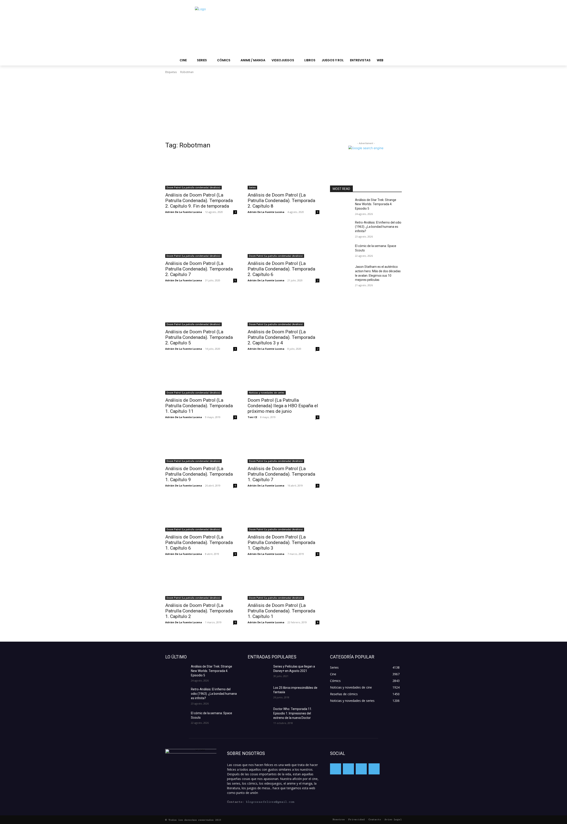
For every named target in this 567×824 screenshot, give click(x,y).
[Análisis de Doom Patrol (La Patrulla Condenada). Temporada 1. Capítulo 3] (283, 513)
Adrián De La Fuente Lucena (183, 212)
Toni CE (252, 417)
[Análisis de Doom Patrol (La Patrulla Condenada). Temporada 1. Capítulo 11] (201, 377)
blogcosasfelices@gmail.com (270, 802)
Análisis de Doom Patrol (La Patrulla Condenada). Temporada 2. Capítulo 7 (199, 269)
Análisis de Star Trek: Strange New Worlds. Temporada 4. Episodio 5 (375, 204)
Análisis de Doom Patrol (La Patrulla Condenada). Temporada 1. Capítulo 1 (281, 611)
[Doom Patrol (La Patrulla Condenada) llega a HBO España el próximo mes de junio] (283, 377)
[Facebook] (335, 768)
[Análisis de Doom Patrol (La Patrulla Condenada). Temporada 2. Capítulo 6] (283, 240)
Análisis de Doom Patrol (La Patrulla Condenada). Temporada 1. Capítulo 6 (199, 542)
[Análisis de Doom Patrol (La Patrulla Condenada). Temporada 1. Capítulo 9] (201, 445)
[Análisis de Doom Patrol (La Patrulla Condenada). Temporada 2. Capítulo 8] (283, 171)
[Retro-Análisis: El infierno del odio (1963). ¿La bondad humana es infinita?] (340, 227)
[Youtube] (374, 768)
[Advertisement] (283, 108)
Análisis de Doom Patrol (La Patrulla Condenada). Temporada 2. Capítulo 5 (199, 337)
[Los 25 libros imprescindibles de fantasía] (259, 693)
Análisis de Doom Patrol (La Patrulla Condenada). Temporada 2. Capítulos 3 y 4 (281, 337)
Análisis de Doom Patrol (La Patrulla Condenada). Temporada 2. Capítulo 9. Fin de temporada (199, 200)
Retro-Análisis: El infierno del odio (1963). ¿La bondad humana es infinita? (378, 227)
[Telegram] (361, 768)
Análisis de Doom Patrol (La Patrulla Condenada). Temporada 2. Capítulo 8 (281, 200)
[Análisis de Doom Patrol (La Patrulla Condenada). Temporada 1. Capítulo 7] (283, 445)
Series (252, 187)
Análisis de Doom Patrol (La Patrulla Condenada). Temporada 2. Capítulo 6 (281, 269)
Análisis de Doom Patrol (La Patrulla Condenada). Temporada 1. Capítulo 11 (199, 406)
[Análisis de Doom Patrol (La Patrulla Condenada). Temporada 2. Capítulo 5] (201, 308)
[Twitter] (348, 768)
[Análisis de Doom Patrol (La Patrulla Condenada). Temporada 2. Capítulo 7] (201, 240)
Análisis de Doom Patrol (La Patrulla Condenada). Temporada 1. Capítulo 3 (281, 542)
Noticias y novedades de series (266, 392)
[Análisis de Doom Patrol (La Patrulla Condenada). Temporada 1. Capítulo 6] (201, 513)
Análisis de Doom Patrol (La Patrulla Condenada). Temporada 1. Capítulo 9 (199, 474)
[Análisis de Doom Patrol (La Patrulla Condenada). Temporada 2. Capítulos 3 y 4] (283, 308)
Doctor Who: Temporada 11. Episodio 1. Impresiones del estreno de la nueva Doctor (292, 713)
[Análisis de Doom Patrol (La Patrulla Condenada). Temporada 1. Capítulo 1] (283, 582)
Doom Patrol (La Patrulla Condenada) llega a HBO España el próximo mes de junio (283, 406)
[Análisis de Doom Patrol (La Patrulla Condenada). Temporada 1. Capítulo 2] (201, 582)
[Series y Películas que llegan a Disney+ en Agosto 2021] (259, 672)
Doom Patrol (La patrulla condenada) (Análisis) (193, 187)
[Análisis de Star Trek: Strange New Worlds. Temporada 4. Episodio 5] (340, 205)
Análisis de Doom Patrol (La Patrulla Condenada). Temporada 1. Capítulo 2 (199, 611)
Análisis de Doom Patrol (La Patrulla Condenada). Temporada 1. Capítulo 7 (281, 474)
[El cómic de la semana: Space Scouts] (340, 251)
